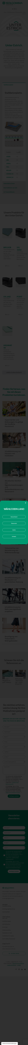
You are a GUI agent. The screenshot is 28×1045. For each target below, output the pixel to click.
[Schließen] (25, 503)
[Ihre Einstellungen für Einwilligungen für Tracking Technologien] (9, 1043)
